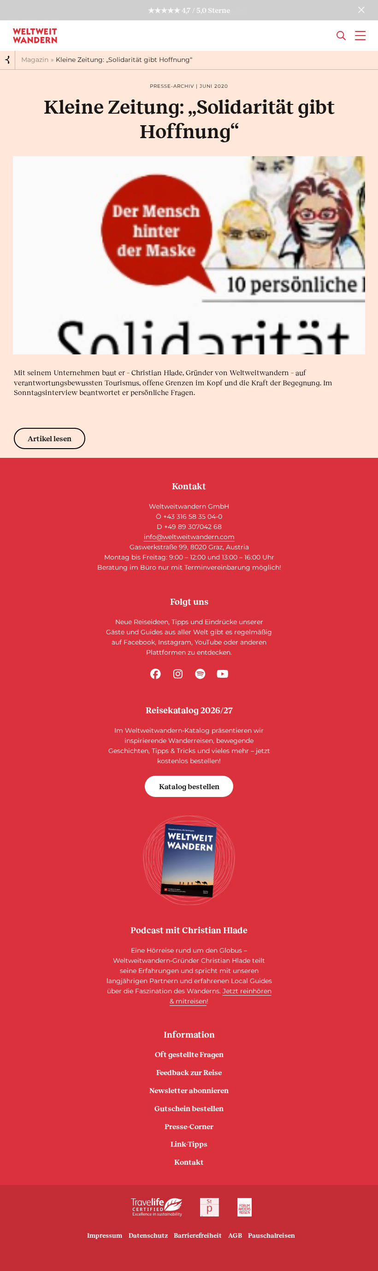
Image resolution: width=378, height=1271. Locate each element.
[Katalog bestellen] (189, 860)
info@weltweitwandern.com (189, 537)
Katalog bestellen (189, 786)
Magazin (35, 59)
